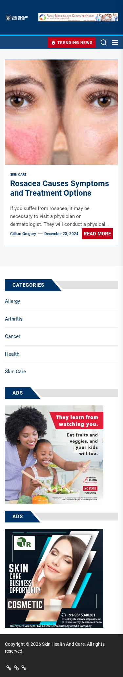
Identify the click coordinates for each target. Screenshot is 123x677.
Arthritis (14, 319)
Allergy (12, 301)
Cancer (12, 336)
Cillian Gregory (23, 233)
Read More (97, 234)
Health (12, 354)
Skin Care (15, 372)
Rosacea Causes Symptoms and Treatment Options (59, 188)
